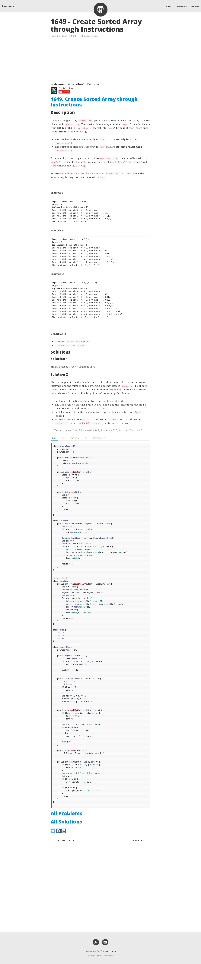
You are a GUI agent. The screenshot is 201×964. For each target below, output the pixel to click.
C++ (63, 438)
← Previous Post (64, 840)
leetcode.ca (110, 951)
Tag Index (181, 6)
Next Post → (139, 840)
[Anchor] (128, 28)
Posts (168, 6)
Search (195, 6)
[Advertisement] (100, 59)
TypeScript (99, 438)
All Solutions (66, 821)
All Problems (66, 813)
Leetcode (8, 6)
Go (86, 438)
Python (75, 438)
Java (54, 438)
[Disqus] (100, 887)
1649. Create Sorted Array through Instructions (94, 102)
